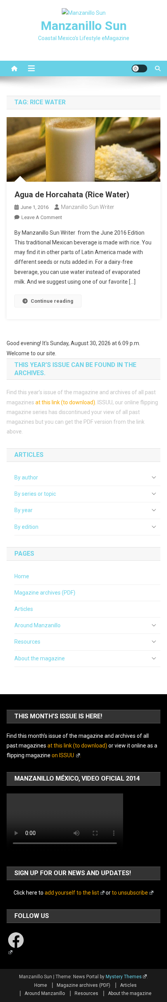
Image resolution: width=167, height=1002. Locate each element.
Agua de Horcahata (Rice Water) (71, 194)
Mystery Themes (124, 976)
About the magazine (39, 658)
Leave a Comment (41, 217)
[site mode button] (139, 68)
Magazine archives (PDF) (44, 593)
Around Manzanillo (37, 625)
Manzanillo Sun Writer (87, 207)
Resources (27, 642)
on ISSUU (63, 755)
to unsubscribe (130, 893)
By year (23, 510)
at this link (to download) (65, 402)
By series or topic (35, 494)
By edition (26, 527)
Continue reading (52, 301)
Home (21, 576)
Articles (23, 609)
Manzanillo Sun (84, 25)
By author (26, 477)
